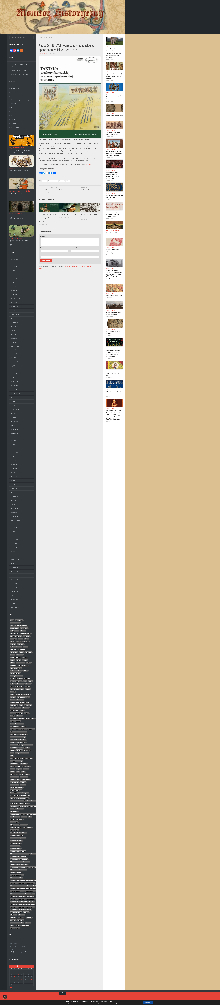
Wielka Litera (13, 822)
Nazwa (42, 248)
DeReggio (28, 652)
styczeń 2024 (14, 381)
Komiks (28, 686)
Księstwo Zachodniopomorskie (19, 702)
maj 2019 (13, 563)
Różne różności (15, 127)
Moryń (12, 715)
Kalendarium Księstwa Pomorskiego (20, 100)
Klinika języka (19, 686)
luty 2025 (13, 330)
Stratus (23, 782)
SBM (27, 774)
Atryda (26, 638)
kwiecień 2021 (14, 496)
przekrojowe (14, 763)
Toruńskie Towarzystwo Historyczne (20, 795)
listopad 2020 (14, 516)
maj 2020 (13, 532)
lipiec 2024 (13, 358)
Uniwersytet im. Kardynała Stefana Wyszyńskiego (23, 814)
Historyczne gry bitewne (17, 96)
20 (21, 979)
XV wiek (28, 917)
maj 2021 (13, 492)
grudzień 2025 (14, 291)
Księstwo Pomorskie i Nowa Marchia (20, 74)
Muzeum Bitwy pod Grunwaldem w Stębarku (22, 718)
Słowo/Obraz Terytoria (16, 787)
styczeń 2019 (14, 579)
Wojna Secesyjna (15, 827)
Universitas (13, 811)
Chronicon (13, 652)
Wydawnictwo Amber (16, 835)
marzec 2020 (14, 540)
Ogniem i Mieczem (26, 745)
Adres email (74, 248)
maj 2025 (13, 318)
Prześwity (23, 763)
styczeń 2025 (14, 334)
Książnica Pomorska (23, 697)
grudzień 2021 (14, 464)
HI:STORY (13, 665)
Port (11, 755)
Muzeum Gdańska (15, 721)
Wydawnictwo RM (15, 872)
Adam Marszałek (14, 622)
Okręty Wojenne (24, 747)
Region (19, 769)
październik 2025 (15, 298)
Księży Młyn (13, 705)
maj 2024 (13, 366)
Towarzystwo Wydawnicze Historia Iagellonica (23, 806)
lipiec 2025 (13, 310)
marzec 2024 (14, 374)
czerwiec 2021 (15, 488)
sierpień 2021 (14, 480)
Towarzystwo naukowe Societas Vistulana (22, 800)
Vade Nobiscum (14, 816)
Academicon (19, 620)
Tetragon (25, 793)
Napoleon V (50, 180)
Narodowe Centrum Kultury (17, 737)
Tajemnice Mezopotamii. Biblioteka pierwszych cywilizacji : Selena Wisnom (113, 252)
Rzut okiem (13, 774)
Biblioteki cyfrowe (15, 88)
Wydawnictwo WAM (15, 912)
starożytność (14, 782)
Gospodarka (20, 662)
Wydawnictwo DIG (15, 843)
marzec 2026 (14, 279)
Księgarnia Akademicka (16, 699)
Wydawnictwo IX (14, 846)
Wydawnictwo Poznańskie (18, 869)
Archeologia (14, 633)
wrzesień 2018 (14, 595)
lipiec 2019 (13, 555)
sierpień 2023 (14, 401)
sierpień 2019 (14, 551)
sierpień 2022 (14, 437)
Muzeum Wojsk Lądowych (18, 731)
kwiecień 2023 (14, 417)
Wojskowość (62, 180)
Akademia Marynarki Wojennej (18, 625)
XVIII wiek (21, 915)
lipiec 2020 (13, 524)
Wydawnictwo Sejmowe (16, 875)
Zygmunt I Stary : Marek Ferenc (114, 116)
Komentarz (43, 236)
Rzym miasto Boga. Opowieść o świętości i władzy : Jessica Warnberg (114, 76)
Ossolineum (27, 750)
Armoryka (26, 636)
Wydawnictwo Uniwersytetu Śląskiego (20, 909)
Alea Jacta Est (14, 628)
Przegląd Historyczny (16, 761)
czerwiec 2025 (15, 314)
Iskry (30, 681)
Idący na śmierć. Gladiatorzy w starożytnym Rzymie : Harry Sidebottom (114, 97)
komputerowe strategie (16, 689)
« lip (10, 987)
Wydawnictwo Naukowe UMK (19, 864)
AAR (11, 620)
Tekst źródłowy (14, 793)
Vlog (30, 816)
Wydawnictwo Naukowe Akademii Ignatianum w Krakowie (25, 854)
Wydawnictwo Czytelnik (17, 838)
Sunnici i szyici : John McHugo (114, 295)
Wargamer (19, 819)
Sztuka (22, 785)
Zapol (11, 925)
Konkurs (28, 689)
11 (15, 977)
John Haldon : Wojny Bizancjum (18, 171)
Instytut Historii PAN (15, 681)
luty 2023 (13, 425)
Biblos (25, 646)
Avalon (26, 641)
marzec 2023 (14, 421)
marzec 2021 (14, 500)
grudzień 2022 (14, 433)
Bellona (12, 644)
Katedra (28, 683)
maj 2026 (13, 271)
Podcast (13, 116)
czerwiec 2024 (15, 362)
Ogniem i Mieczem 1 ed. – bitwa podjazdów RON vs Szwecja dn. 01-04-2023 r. (20, 243)
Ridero (12, 771)
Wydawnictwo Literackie (17, 851)
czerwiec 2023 (15, 409)
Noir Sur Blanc (21, 742)
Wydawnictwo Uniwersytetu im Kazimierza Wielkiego (24, 885)
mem (22, 710)
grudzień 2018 (14, 583)
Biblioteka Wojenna (15, 646)
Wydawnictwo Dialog (16, 840)
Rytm (23, 771)
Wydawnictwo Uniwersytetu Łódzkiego (21, 907)
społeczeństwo (15, 779)
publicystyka (26, 766)
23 (31, 979)
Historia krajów (23, 665)
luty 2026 (13, 283)
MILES (26, 713)
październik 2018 (15, 591)
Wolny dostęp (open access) (17, 832)
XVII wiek (13, 917)
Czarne (21, 652)
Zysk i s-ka (25, 925)
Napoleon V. (88, 165)
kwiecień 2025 (14, 322)
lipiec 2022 (13, 441)
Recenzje (13, 123)
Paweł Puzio (43, 54)
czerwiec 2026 (15, 267)
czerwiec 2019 (15, 559)
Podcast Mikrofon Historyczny (18, 70)
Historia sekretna (15, 668)
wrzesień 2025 (14, 302)
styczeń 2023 (14, 429)
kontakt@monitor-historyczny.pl (17, 952)
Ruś (18, 771)
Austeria (19, 641)
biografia (13, 649)
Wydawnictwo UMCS (15, 877)
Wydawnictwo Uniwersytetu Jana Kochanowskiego (23, 891)
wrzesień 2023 (14, 397)
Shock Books (14, 777)
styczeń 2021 (14, 508)
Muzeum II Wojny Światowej (18, 726)
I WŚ (11, 683)
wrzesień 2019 (14, 548)
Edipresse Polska (15, 657)
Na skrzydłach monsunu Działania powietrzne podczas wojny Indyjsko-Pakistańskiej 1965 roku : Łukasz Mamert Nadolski (114, 275)
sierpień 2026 (14, 259)
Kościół (12, 691)
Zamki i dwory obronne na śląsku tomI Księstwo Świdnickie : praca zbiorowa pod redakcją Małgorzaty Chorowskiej (113, 53)
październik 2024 (15, 346)
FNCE (12, 662)
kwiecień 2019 (14, 567)
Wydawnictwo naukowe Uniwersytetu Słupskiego (23, 867)
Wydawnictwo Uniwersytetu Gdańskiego (22, 883)
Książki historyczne (45, 37)
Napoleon (45, 180)
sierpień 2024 (14, 354)
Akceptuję (148, 1002)
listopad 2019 (14, 544)
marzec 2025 (14, 326)
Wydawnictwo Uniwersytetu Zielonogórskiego (22, 904)
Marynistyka (14, 710)
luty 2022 (13, 457)
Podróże (13, 120)
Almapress (24, 628)
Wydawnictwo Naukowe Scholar (18, 859)
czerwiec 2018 (15, 607)
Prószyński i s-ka (15, 766)
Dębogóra (19, 654)
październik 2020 (15, 520)
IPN (25, 681)
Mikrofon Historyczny (16, 713)
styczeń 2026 (14, 287)
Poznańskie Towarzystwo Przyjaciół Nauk (21, 758)
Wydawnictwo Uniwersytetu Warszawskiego (23, 899)
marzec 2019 (14, 571)
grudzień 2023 (14, 385)
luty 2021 (13, 504)
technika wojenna (15, 790)
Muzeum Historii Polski (16, 723)
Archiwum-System (15, 636)
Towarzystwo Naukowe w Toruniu (19, 803)
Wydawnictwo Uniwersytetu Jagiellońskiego (23, 888)
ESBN (12, 660)
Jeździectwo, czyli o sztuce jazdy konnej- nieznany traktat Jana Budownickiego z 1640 (114, 153)
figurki (18, 660)
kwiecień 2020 (14, 536)
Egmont (25, 657)
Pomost (25, 753)
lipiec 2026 (13, 263)
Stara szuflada (26, 779)
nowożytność (14, 745)
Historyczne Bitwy (15, 670)
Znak (17, 925)
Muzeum (19, 715)
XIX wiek (68, 180)
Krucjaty (12, 697)
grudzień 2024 (14, 338)
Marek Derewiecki (15, 707)
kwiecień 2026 (14, 275)
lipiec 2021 (13, 484)
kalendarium (19, 683)
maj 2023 (13, 413)
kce (11, 686)
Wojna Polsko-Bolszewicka (18, 824)
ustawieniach (131, 1003)
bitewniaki (22, 649)
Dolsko (12, 654)
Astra (20, 638)
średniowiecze (14, 928)
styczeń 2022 (14, 461)
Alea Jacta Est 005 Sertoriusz (114, 233)
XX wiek (20, 920)
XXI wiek (12, 920)
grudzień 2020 (14, 512)
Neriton (12, 742)
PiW (11, 753)
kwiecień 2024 (14, 370)
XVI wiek (21, 917)
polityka (18, 753)
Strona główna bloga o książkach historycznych (18, 65)
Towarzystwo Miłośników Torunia (19, 798)
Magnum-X (28, 705)
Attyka (12, 641)
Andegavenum (14, 630)
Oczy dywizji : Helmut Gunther (67, 214)
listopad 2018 (14, 587)
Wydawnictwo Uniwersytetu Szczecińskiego (22, 896)
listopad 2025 (14, 294)
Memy (12, 112)
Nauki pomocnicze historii (18, 739)
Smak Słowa (23, 777)
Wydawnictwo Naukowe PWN (18, 856)
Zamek (27, 922)
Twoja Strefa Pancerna (16, 808)
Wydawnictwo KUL (15, 848)
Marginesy (25, 707)
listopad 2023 (14, 389)
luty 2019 (13, 575)
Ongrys (12, 750)
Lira (21, 705)
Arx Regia (13, 638)
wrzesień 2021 (14, 476)
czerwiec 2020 (15, 528)
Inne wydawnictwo (15, 676)
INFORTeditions (15, 673)
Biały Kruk (20, 644)
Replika (25, 769)
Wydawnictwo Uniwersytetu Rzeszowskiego (22, 893)
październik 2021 (15, 472)
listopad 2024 (14, 342)
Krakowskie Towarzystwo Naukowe (19, 694)
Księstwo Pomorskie (16, 108)
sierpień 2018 (14, 599)
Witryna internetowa (45, 254)
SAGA (21, 774)
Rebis (12, 769)
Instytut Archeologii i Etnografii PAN (20, 678)
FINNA (25, 660)
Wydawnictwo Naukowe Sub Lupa (19, 862)
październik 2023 (15, 393)
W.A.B (12, 819)
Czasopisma (14, 92)
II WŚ (25, 670)
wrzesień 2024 (14, 350)
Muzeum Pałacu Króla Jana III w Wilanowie (21, 729)
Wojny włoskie (27, 827)
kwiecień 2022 (14, 449)
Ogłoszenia (13, 747)
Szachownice (14, 785)
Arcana (23, 630)
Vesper (24, 816)
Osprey (56, 180)
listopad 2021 (14, 468)
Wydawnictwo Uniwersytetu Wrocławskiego (21, 901)
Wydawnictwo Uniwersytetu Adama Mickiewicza (24, 880)
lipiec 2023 (13, 405)
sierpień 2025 (14, 306)
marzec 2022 (14, 453)
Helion (28, 662)
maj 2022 (13, 445)
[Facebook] (3, 36)
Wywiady (26, 912)
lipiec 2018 (13, 603)
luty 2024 (13, 377)
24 (11, 982)
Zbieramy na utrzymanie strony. (18, 193)
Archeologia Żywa (25, 633)
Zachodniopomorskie (16, 922)
